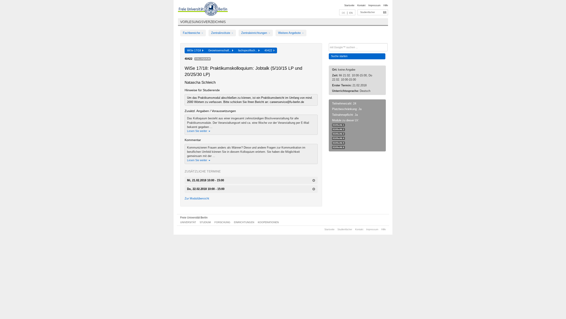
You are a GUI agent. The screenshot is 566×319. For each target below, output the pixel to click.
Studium (205, 222)
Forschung (222, 222)
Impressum (374, 5)
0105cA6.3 (338, 134)
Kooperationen (268, 222)
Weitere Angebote (290, 33)
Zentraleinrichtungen (254, 33)
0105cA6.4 (338, 138)
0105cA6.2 (338, 129)
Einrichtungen (244, 222)
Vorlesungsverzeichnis (203, 22)
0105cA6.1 (338, 125)
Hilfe (385, 5)
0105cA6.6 (338, 147)
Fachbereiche (192, 33)
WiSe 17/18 (194, 50)
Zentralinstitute (221, 33)
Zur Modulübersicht (197, 198)
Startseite (349, 5)
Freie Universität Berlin (194, 217)
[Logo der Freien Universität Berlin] (203, 9)
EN (351, 13)
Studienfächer (367, 12)
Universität (188, 222)
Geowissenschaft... (220, 50)
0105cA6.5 (338, 143)
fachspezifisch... (248, 50)
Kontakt (361, 5)
